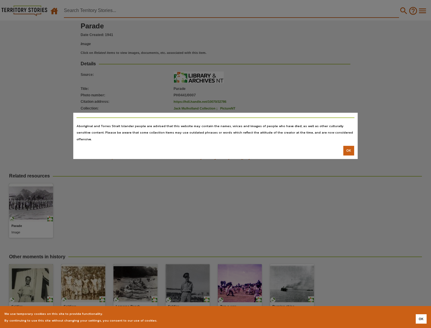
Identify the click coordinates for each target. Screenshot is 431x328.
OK (348, 150)
